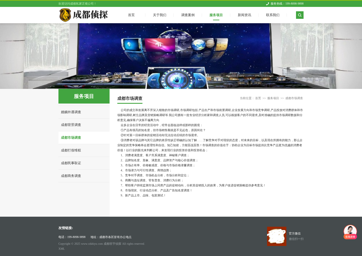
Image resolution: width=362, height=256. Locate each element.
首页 (258, 98)
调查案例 (188, 15)
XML (61, 248)
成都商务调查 (71, 176)
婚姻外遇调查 (71, 112)
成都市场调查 (71, 137)
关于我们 (159, 15)
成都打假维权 (71, 150)
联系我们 (272, 15)
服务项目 (216, 15)
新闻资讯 (244, 15)
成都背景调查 (71, 125)
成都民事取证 (71, 163)
